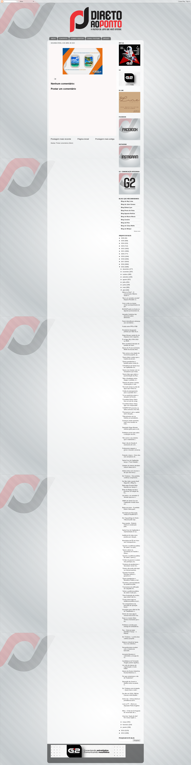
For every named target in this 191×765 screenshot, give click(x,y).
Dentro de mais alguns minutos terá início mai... (130, 614)
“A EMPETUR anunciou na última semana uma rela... (131, 408)
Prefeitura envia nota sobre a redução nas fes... (130, 433)
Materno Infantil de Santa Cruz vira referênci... (130, 643)
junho (125, 285)
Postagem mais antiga (104, 139)
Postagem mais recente (61, 139)
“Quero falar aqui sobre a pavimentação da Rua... (130, 375)
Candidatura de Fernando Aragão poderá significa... (131, 661)
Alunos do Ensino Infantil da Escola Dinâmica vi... (131, 671)
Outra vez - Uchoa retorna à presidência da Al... (131, 699)
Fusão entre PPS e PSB (129, 326)
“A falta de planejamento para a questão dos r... (130, 391)
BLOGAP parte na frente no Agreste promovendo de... (131, 309)
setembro (126, 277)
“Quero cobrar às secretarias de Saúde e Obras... (130, 551)
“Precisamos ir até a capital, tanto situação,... (131, 413)
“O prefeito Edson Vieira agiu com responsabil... (130, 404)
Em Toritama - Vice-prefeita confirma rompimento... (131, 476)
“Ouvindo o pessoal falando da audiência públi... (131, 583)
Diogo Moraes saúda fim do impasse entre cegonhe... (131, 336)
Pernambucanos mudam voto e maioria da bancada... (130, 649)
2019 (123, 256)
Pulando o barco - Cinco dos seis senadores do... (131, 456)
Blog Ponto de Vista (127, 210)
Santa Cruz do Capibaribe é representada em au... (131, 530)
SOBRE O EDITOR (77, 38)
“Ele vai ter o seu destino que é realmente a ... (130, 438)
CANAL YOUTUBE (93, 38)
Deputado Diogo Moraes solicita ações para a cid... (131, 428)
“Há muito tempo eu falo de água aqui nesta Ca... (130, 387)
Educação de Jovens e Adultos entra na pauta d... (130, 683)
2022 (123, 248)
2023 (123, 246)
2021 (123, 251)
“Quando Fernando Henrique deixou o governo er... (128, 574)
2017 (123, 261)
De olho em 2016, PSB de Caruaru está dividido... (130, 694)
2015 (123, 267)
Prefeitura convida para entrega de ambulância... (130, 625)
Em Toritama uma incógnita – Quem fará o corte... (131, 689)
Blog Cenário (125, 219)
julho (124, 282)
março (125, 722)
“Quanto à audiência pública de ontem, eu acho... (131, 546)
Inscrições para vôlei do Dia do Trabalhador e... (131, 610)
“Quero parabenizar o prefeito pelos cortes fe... (130, 362)
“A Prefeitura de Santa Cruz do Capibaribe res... (131, 366)
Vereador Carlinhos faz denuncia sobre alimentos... (129, 316)
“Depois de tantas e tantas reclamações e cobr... (130, 383)
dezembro (126, 269)
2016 (123, 264)
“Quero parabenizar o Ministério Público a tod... (131, 579)
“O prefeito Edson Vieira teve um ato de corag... (130, 400)
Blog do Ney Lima (127, 201)
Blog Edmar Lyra (126, 207)
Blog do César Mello (128, 225)
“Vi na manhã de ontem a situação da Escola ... (130, 396)
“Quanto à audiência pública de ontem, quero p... (131, 556)
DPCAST (106, 38)
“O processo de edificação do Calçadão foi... (130, 587)
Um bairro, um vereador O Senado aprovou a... (130, 496)
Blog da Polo (125, 223)
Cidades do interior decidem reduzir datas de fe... (131, 466)
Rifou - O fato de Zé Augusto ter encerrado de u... (131, 711)
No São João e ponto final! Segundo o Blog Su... (130, 482)
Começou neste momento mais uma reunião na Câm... (130, 422)
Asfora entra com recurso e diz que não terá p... (130, 471)
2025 (123, 240)
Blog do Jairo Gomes (128, 204)
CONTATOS (63, 38)
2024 (123, 243)
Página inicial (83, 139)
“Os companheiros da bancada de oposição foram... (129, 605)
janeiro (125, 727)
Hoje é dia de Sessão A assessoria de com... (129, 443)
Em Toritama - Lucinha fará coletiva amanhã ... (130, 637)
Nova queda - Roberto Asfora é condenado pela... (129, 525)
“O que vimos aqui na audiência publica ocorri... (131, 600)
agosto (125, 279)
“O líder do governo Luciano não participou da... (131, 560)
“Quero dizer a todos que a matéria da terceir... (130, 358)
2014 (123, 730)
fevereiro (126, 724)
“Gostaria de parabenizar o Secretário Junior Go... (130, 565)
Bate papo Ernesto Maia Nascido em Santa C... (130, 486)
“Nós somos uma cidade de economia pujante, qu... (131, 354)
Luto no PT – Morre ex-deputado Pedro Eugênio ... (130, 705)
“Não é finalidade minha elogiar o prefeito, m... (130, 379)
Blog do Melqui (126, 229)
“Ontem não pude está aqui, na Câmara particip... (131, 569)
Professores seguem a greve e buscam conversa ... (131, 450)
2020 (123, 254)
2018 (123, 259)
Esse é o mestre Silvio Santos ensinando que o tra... (130, 619)
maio (124, 287)
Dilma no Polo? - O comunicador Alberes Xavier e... (129, 293)
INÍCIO (53, 38)
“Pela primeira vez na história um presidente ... (130, 417)
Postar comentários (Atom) (64, 143)
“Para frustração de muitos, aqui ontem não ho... (130, 596)
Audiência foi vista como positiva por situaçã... (129, 536)
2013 (123, 733)
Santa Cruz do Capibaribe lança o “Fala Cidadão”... (130, 461)
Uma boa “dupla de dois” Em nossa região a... (130, 716)
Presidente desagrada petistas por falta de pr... (130, 330)
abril (124, 290)
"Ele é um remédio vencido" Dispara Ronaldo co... (131, 298)
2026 (123, 238)
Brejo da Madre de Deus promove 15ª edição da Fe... (130, 491)
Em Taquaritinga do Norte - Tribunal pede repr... (130, 518)
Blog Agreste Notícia (128, 213)
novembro (126, 271)
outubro (125, 274)
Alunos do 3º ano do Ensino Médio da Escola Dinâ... (131, 348)
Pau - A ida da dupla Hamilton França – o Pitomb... (129, 631)
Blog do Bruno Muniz (128, 216)
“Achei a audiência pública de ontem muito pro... (130, 592)
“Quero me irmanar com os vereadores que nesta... (130, 370)
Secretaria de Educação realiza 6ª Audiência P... (130, 513)
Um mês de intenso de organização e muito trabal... (129, 667)
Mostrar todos (137, 231)
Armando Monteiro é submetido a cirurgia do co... (130, 656)
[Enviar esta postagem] (55, 78)
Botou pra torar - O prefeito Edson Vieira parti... (130, 508)
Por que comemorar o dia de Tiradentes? (130, 677)
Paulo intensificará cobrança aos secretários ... (131, 322)
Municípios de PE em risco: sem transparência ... (130, 541)
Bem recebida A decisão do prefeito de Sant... (130, 344)
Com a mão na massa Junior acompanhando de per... (131, 305)
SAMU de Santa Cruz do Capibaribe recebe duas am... (130, 502)
